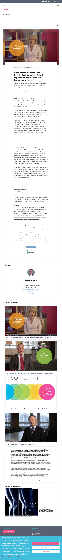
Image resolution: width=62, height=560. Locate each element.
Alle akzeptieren (46, 551)
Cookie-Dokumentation (20, 556)
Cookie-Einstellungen (45, 543)
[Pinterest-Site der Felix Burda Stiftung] (58, 1)
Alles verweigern (45, 547)
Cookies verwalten (6, 534)
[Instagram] (55, 1)
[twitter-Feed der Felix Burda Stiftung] (46, 1)
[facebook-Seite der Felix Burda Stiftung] (43, 1)
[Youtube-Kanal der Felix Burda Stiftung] (49, 1)
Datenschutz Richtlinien (7, 556)
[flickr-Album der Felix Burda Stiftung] (52, 1)
